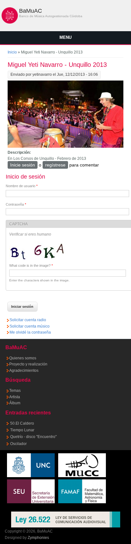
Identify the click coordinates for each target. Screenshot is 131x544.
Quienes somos (22, 358)
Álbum (14, 403)
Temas (15, 390)
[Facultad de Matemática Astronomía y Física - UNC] (82, 502)
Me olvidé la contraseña (30, 332)
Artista (14, 397)
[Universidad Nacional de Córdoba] (31, 476)
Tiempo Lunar (22, 430)
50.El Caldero (22, 423)
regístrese (55, 164)
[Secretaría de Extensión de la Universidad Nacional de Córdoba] (31, 502)
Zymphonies (38, 537)
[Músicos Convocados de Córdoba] (82, 476)
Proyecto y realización (28, 364)
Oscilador (18, 444)
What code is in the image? (31, 265)
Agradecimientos (23, 370)
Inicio (12, 52)
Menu (65, 37)
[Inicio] (10, 22)
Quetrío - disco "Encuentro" (33, 436)
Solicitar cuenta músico (30, 326)
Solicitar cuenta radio (28, 320)
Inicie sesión (22, 164)
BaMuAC (30, 11)
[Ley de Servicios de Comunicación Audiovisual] (66, 519)
